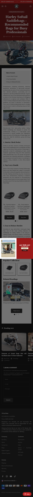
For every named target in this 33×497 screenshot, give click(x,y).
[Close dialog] (32, 239)
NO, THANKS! (24, 250)
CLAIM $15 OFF (25, 248)
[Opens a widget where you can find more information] (27, 494)
